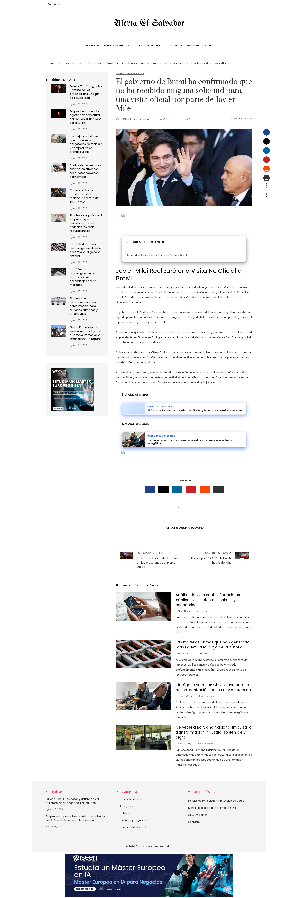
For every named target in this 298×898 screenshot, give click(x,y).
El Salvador (124, 813)
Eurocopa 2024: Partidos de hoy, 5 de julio (211, 558)
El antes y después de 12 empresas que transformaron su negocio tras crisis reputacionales (86, 223)
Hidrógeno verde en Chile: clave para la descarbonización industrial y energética (213, 687)
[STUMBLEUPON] (205, 489)
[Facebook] (266, 132)
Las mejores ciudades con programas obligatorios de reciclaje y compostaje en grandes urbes (86, 144)
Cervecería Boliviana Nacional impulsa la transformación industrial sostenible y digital (214, 732)
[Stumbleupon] (266, 169)
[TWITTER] (163, 489)
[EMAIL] (218, 489)
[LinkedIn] (266, 150)
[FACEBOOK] (150, 489)
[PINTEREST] (191, 489)
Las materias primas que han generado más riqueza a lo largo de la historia (213, 645)
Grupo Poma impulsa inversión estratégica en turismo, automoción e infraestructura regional (86, 333)
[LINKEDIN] (177, 489)
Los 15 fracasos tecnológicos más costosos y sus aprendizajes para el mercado (83, 277)
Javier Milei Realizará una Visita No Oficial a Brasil (156, 255)
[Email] (266, 178)
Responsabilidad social (131, 827)
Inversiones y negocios (130, 73)
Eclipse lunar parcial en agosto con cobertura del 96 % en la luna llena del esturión (85, 117)
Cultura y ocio (125, 806)
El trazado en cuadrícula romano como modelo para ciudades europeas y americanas (84, 306)
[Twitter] (266, 141)
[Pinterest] (266, 159)
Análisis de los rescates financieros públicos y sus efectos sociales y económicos (208, 599)
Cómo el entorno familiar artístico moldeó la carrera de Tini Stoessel (84, 196)
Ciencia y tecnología (129, 799)
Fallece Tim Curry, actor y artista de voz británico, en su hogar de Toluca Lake (86, 92)
